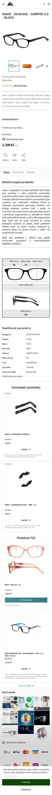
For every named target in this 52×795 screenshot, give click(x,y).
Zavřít (43, 164)
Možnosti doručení (15, 139)
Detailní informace (10, 119)
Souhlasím (26, 782)
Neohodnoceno (20, 86)
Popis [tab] (6, 172)
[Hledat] (44, 4)
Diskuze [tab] (31, 172)
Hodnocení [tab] (18, 172)
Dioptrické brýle (33, 334)
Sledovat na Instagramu (16, 742)
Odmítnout (26, 789)
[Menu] (3, 4)
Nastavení (10, 777)
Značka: (7, 80)
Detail (24, 449)
